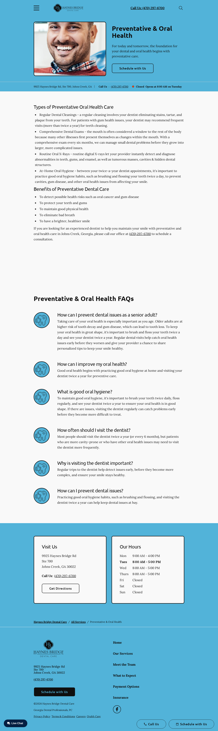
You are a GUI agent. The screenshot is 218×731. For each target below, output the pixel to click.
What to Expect (124, 675)
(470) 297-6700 (119, 86)
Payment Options (126, 686)
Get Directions (60, 588)
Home (117, 642)
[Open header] (37, 7)
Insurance (120, 697)
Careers (81, 716)
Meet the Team (124, 664)
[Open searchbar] (180, 7)
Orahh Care (94, 716)
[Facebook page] (117, 709)
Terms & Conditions (63, 716)
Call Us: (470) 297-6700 (148, 8)
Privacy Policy (42, 716)
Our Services (123, 653)
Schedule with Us (132, 68)
